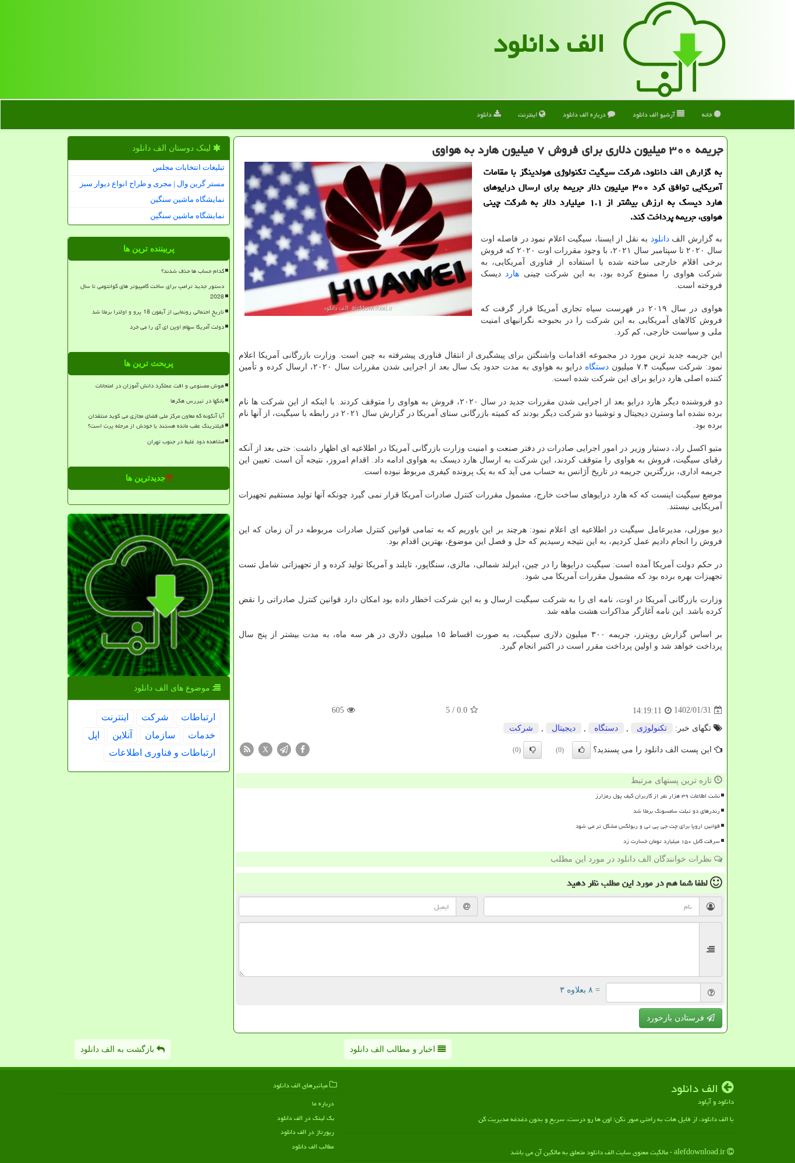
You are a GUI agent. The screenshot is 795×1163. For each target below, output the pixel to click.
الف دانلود (549, 43)
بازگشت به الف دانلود (118, 1049)
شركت (521, 728)
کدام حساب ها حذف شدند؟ (192, 271)
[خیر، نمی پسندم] (532, 750)
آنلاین (122, 735)
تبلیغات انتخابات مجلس (188, 167)
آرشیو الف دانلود (655, 114)
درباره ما (323, 1103)
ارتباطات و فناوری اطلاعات (162, 752)
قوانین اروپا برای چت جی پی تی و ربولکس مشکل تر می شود (648, 826)
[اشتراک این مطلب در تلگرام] (284, 748)
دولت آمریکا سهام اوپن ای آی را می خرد (177, 327)
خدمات (201, 735)
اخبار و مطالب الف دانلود (394, 1049)
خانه (708, 114)
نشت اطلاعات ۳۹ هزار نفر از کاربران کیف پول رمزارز (657, 796)
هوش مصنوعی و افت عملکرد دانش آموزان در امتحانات (159, 386)
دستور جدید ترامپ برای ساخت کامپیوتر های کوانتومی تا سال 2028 (152, 291)
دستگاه (597, 366)
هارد (512, 273)
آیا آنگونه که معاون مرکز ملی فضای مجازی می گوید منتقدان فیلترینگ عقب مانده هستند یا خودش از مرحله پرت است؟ (156, 421)
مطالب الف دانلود (313, 1146)
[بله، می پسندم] (581, 750)
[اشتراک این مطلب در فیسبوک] (302, 748)
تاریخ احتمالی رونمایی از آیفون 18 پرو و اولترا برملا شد (158, 312)
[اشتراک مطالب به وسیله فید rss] (247, 748)
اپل (94, 735)
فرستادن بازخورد (677, 1017)
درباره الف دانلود (585, 114)
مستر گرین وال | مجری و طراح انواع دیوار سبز (152, 183)
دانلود (485, 114)
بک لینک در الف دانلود (305, 1118)
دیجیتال (564, 728)
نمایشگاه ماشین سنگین (187, 199)
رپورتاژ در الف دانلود (307, 1132)
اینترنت (528, 114)
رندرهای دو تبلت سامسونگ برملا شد (676, 811)
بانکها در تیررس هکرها (197, 401)
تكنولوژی (652, 728)
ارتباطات (198, 717)
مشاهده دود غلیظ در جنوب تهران (185, 441)
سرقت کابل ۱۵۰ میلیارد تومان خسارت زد (671, 841)
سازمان (160, 735)
